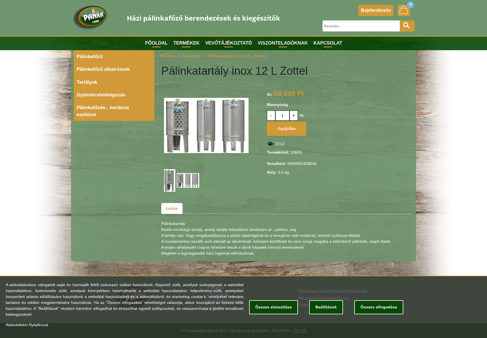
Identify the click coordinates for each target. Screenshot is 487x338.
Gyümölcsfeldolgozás (101, 95)
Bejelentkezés (376, 10)
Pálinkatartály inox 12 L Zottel (236, 56)
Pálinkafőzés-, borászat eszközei (103, 111)
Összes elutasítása (273, 307)
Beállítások (326, 307)
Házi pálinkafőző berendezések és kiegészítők (203, 18)
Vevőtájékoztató (228, 43)
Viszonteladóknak (283, 43)
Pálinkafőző (90, 56)
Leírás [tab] (172, 208)
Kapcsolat (327, 43)
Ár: (270, 94)
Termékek (186, 43)
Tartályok (87, 82)
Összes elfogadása (378, 307)
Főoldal (156, 43)
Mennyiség (277, 104)
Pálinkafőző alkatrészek (103, 69)
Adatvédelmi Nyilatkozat (27, 324)
